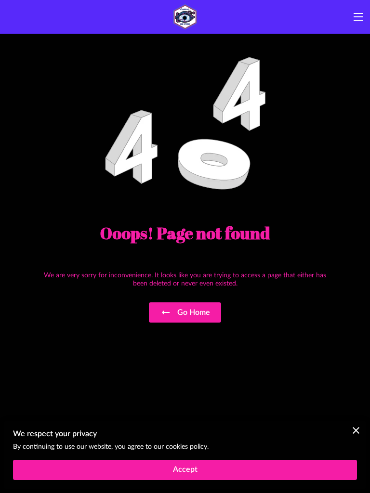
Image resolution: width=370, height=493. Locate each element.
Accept (185, 469)
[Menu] (358, 17)
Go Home (193, 312)
